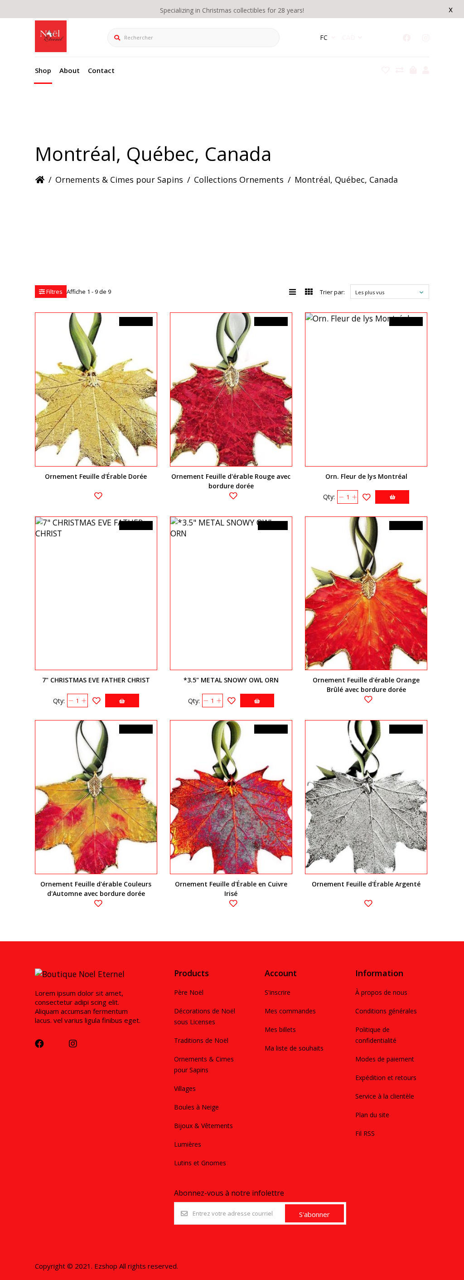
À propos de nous (381, 992)
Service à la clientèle (384, 1096)
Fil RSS (365, 1133)
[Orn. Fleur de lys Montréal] (366, 389)
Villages (185, 1088)
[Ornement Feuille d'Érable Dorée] (96, 389)
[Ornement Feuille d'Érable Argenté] (366, 797)
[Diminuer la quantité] (341, 497)
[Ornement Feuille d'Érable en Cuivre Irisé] (231, 797)
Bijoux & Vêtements (203, 1125)
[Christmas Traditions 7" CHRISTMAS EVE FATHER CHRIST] (96, 593)
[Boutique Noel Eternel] (51, 49)
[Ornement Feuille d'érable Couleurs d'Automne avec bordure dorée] (96, 797)
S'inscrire (277, 992)
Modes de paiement (384, 1059)
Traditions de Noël (201, 1040)
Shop (43, 70)
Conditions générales (386, 1011)
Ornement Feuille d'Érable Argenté (366, 884)
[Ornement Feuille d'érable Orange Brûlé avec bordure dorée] (366, 593)
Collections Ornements (239, 179)
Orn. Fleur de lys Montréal (366, 476)
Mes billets (280, 1029)
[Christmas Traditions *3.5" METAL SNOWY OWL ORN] (231, 593)
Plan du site (372, 1114)
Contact (101, 70)
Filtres (54, 291)
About (69, 70)
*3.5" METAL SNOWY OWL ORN (231, 680)
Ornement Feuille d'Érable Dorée (96, 476)
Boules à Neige (196, 1107)
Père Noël (188, 992)
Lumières (187, 1144)
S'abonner (314, 1214)
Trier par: (332, 292)
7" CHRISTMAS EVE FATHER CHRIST (96, 680)
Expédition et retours (385, 1077)
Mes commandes (290, 1011)
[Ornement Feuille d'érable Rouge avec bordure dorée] (231, 389)
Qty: (329, 496)
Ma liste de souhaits (294, 1048)
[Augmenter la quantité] (354, 497)
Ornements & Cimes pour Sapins (119, 179)
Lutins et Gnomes (200, 1162)
